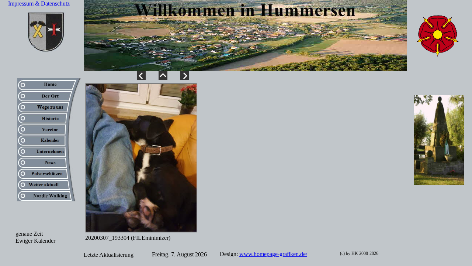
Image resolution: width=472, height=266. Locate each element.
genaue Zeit (29, 234)
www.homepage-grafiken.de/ (273, 254)
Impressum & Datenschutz (39, 3)
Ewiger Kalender (35, 241)
